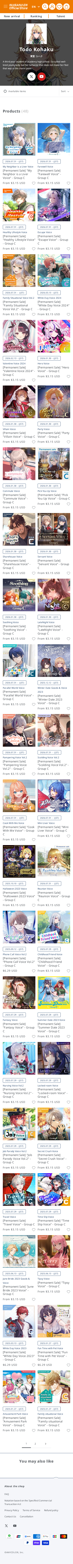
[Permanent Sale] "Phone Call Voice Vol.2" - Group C (19, 961)
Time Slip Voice (46, 1216)
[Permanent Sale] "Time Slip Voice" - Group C (53, 1222)
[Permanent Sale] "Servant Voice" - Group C (53, 564)
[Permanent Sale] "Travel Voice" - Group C (19, 1222)
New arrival (12, 16)
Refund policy (51, 1510)
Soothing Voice (11, 622)
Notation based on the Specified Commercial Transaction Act (28, 1502)
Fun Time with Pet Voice (50, 1348)
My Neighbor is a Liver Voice (18, 166)
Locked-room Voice (48, 1085)
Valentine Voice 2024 (14, 363)
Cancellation (26, 1516)
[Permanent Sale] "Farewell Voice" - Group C (49, 174)
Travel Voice (9, 1216)
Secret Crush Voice (48, 1151)
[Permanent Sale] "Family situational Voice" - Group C (50, 1421)
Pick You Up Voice (47, 491)
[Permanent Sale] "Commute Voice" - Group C (15, 498)
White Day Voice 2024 (49, 297)
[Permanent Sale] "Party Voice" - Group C (53, 434)
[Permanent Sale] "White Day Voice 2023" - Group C (19, 1355)
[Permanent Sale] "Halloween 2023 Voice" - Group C (19, 896)
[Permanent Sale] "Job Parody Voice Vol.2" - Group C (17, 1158)
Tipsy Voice (44, 1278)
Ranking (36, 16)
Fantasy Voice (10, 1020)
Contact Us (10, 1516)
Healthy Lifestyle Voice (15, 232)
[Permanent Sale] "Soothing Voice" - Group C (15, 629)
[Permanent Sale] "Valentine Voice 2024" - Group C (19, 371)
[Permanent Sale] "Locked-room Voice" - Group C (53, 1093)
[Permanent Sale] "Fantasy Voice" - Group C (18, 1027)
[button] (45, 6)
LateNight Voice (46, 622)
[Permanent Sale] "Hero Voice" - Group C (53, 369)
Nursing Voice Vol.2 (13, 1085)
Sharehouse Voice (12, 556)
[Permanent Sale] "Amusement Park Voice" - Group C (15, 1421)
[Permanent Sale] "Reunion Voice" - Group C (54, 896)
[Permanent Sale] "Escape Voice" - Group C (53, 239)
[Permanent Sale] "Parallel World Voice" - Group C (18, 695)
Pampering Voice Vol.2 (15, 757)
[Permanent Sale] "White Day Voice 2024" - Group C (53, 305)
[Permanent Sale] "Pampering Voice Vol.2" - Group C (15, 765)
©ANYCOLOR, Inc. (14, 1552)
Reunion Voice (45, 888)
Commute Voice (11, 491)
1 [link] (26, 1443)
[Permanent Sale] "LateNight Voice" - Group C (50, 629)
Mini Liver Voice (46, 823)
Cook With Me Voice (13, 823)
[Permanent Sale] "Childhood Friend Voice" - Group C (50, 961)
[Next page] (45, 1444)
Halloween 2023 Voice (15, 888)
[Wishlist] (59, 6)
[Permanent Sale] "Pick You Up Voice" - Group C (54, 496)
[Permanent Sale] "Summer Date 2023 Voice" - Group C (51, 1027)
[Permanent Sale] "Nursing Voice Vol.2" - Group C (18, 1093)
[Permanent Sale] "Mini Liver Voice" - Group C (53, 829)
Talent (61, 16)
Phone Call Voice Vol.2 (15, 954)
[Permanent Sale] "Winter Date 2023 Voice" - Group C (50, 699)
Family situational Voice (50, 1413)
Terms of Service (31, 1510)
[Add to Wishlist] (33, 183)
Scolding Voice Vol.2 (48, 757)
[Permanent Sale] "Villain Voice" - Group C (19, 434)
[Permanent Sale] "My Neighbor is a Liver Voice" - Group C (17, 174)
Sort (63, 91)
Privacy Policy (11, 1510)
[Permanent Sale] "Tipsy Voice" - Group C (53, 1284)
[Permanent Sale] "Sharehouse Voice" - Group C (17, 564)
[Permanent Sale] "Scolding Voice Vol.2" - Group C (53, 765)
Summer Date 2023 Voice (51, 1020)
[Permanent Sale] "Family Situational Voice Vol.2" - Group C (17, 305)
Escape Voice (45, 232)
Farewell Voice (45, 166)
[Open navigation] (6, 6)
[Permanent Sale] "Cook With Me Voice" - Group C (18, 830)
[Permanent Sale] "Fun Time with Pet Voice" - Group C (53, 1355)
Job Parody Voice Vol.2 (15, 1151)
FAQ (6, 1494)
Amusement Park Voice (15, 1413)
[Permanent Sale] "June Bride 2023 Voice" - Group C (18, 1290)
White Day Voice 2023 (14, 1348)
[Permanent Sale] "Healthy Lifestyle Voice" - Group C (19, 239)
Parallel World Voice (14, 687)
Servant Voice (45, 556)
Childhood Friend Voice (50, 954)
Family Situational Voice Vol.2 (18, 297)
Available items (17, 91)
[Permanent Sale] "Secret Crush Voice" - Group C (52, 1158)
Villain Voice (9, 429)
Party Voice (44, 429)
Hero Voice (43, 363)
